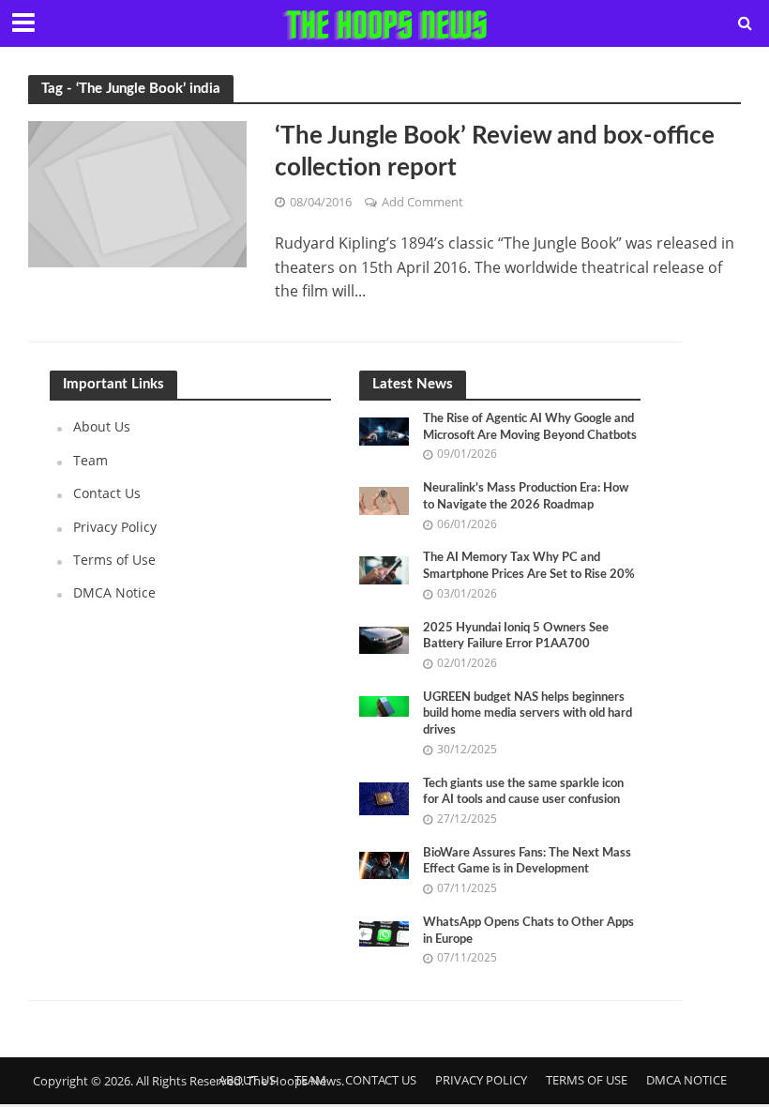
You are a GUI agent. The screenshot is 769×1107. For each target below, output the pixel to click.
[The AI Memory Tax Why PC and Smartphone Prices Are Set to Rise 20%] (384, 569)
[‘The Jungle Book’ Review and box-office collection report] (137, 192)
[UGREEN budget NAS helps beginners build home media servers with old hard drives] (384, 705)
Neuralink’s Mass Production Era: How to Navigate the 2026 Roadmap (525, 496)
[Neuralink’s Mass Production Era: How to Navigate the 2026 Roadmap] (384, 499)
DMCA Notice (114, 592)
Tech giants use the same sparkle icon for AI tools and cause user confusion (523, 792)
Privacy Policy (115, 527)
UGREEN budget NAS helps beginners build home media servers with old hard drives (527, 713)
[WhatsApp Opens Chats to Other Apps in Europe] (384, 932)
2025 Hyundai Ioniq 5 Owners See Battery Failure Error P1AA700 (516, 636)
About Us (101, 426)
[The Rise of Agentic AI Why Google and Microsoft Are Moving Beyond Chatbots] (384, 430)
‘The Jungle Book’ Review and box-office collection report (495, 152)
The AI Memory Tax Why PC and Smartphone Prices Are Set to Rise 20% (529, 566)
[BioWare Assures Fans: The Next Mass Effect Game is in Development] (384, 863)
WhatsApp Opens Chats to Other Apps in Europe (528, 931)
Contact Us (107, 493)
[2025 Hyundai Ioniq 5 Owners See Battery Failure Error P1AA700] (384, 638)
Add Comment (422, 201)
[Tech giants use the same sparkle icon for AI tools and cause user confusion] (384, 797)
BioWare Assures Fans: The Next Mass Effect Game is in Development (527, 861)
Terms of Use (114, 560)
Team (90, 460)
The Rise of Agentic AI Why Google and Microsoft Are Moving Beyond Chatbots (530, 427)
